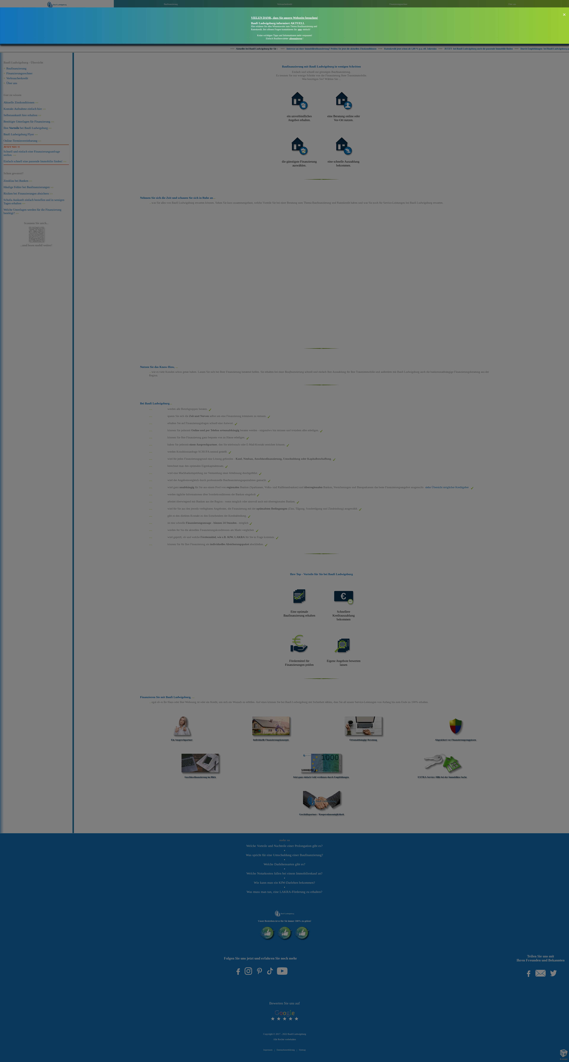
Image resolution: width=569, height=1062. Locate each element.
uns (300, 29)
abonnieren (295, 38)
